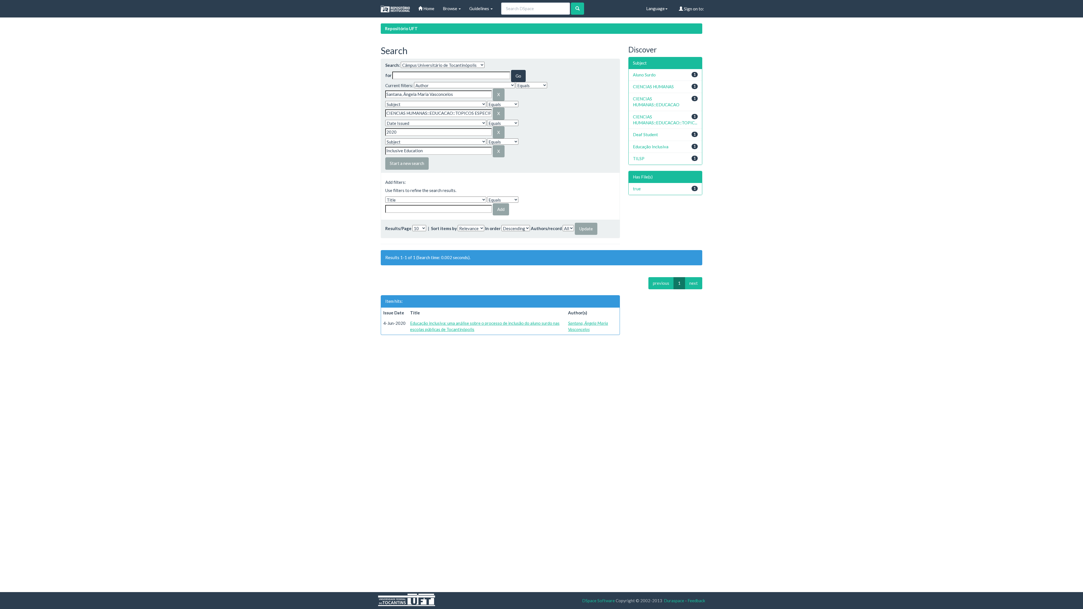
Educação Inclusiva (650, 146)
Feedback (696, 600)
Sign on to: (693, 8)
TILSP (638, 158)
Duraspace (674, 600)
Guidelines (479, 8)
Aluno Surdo (644, 74)
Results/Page (398, 228)
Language (655, 8)
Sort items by (444, 228)
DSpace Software (598, 600)
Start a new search (407, 163)
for (388, 75)
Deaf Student (645, 134)
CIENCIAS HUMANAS (653, 86)
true (637, 188)
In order (493, 228)
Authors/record (546, 228)
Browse (450, 8)
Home (428, 8)
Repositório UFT (401, 28)
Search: (392, 65)
